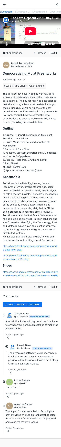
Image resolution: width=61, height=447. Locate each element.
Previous (42, 52)
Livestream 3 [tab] (39, 11)
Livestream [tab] (6, 11)
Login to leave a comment (22, 304)
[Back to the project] (3, 4)
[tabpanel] (30, 31)
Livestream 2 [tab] (22, 11)
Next (52, 52)
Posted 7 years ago (14, 334)
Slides (7, 265)
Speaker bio (11, 177)
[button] (57, 4)
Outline (8, 128)
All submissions (14, 52)
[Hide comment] (4, 314)
